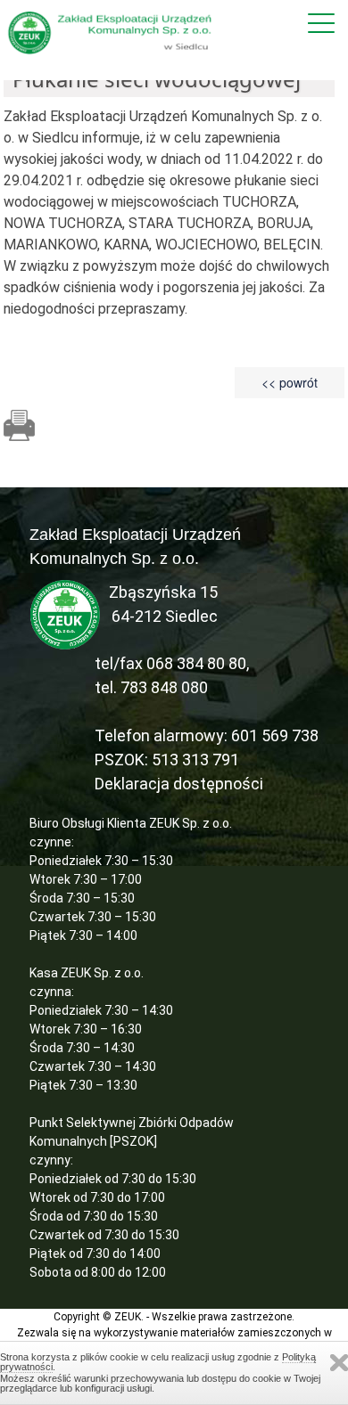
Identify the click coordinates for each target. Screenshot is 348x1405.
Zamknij (339, 1362)
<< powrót (289, 382)
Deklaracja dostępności (179, 783)
